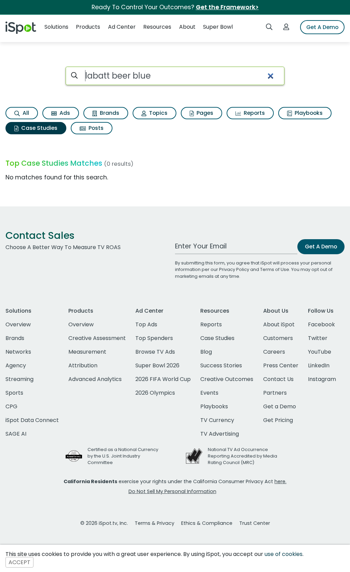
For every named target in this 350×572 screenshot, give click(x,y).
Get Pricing (278, 420)
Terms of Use (274, 269)
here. (280, 481)
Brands (108, 113)
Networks (18, 352)
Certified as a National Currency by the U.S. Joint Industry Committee (123, 456)
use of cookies (283, 554)
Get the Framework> (227, 7)
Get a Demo (279, 406)
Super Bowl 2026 (157, 365)
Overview (18, 324)
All (25, 113)
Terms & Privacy (154, 523)
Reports (253, 113)
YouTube (319, 352)
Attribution (82, 365)
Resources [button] (157, 27)
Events (209, 393)
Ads (64, 113)
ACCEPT (19, 562)
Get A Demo (322, 27)
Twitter (317, 338)
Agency (15, 365)
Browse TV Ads (155, 352)
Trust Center (254, 523)
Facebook (321, 324)
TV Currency (217, 420)
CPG (11, 406)
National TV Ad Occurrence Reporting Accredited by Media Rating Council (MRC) (242, 456)
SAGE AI (15, 434)
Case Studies (38, 128)
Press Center (280, 365)
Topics (157, 113)
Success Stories (221, 365)
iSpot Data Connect (32, 420)
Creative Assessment (97, 338)
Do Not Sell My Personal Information (172, 491)
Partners (275, 393)
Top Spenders (154, 338)
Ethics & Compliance (206, 523)
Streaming (19, 379)
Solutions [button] (56, 27)
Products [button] (88, 27)
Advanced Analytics (95, 379)
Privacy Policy (234, 269)
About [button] (187, 27)
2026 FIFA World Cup (163, 379)
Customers (278, 338)
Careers (274, 352)
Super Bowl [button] (218, 27)
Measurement (87, 352)
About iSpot (279, 324)
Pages (204, 113)
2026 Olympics (155, 393)
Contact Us (278, 379)
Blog (206, 352)
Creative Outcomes (226, 379)
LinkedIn (318, 365)
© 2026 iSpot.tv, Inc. (104, 523)
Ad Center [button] (122, 27)
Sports (14, 393)
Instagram (322, 379)
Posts (95, 128)
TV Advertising (219, 434)
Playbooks (308, 113)
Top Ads (146, 324)
